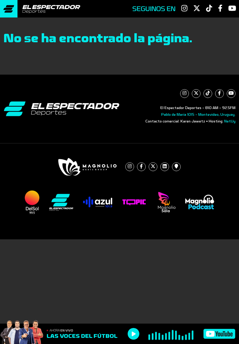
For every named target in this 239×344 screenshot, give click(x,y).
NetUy (230, 121)
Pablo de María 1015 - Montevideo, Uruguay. (198, 115)
